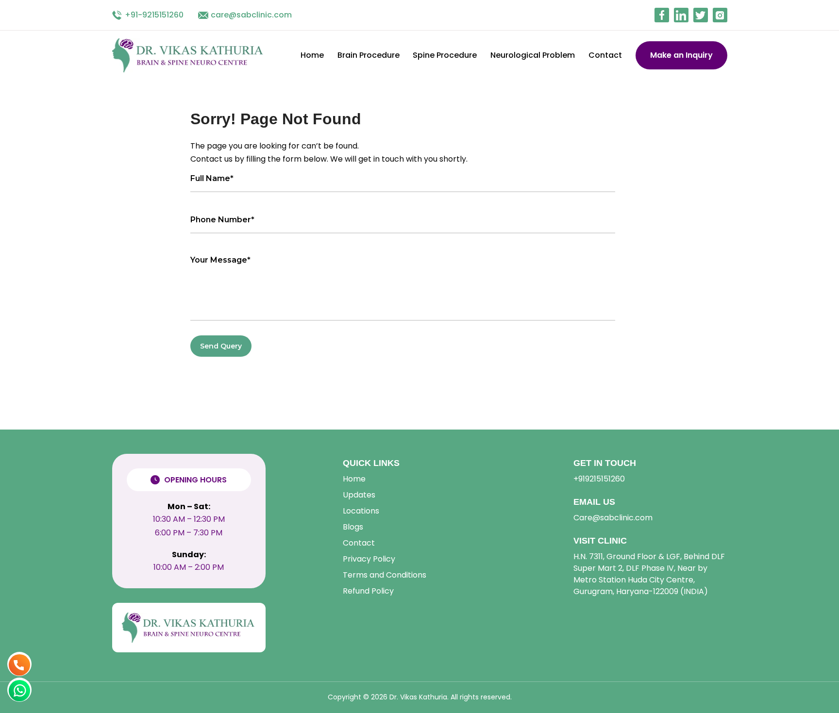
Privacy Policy (369, 558)
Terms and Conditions (384, 574)
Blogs (353, 526)
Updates (359, 494)
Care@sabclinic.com (613, 517)
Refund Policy (368, 591)
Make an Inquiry (681, 55)
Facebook (661, 15)
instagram (720, 15)
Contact (605, 55)
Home (312, 55)
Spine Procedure (445, 55)
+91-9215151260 (154, 14)
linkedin (681, 15)
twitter (700, 15)
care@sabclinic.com (251, 14)
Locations (361, 510)
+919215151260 (599, 478)
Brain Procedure (368, 55)
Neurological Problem (532, 55)
